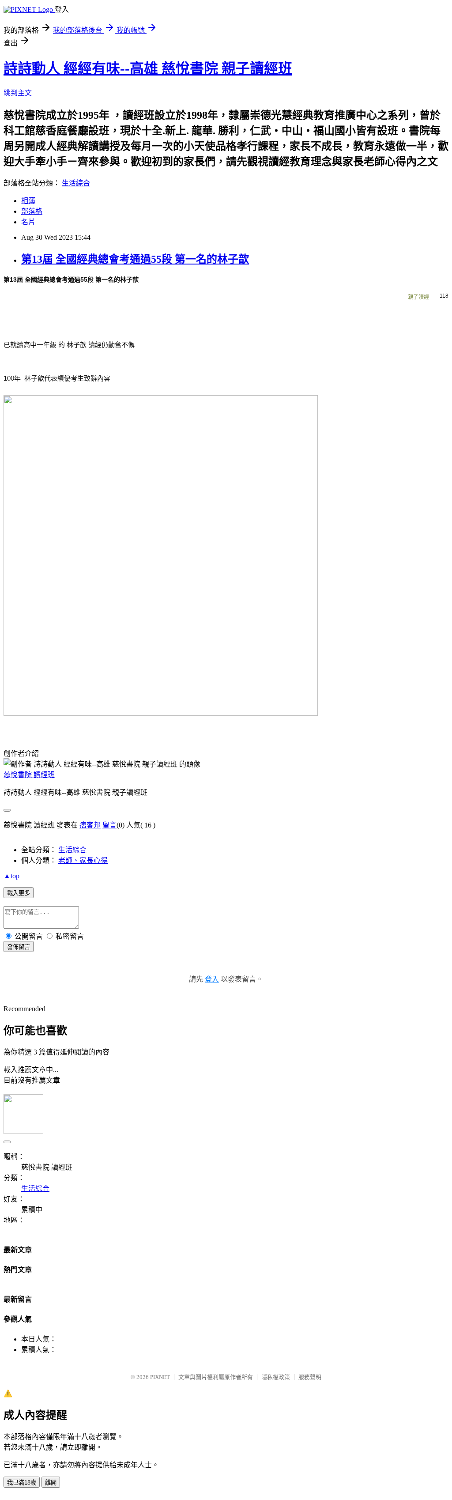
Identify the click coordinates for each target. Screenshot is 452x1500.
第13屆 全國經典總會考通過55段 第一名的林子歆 (135, 259)
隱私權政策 (275, 1377)
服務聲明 (309, 1377)
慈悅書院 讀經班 (29, 774)
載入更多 (18, 893)
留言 (109, 825)
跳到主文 (18, 93)
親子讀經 (418, 297)
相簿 (28, 200)
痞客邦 (90, 825)
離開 (50, 1482)
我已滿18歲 (21, 1482)
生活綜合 (76, 183)
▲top (11, 876)
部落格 (31, 211)
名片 (28, 222)
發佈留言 (18, 947)
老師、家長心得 (83, 860)
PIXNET (160, 1377)
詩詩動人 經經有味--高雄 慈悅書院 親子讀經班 (148, 68)
